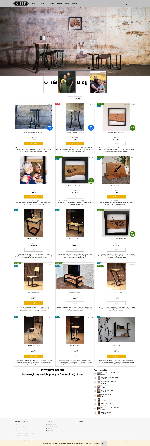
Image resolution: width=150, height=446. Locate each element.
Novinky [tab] (78, 98)
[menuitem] (34, 3)
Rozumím (104, 443)
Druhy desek (19, 429)
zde (99, 443)
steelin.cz (50, 430)
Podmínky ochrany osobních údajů (25, 433)
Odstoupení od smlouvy (22, 435)
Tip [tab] (71, 98)
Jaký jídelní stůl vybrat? (22, 427)
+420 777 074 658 (53, 426)
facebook (50, 428)
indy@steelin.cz (52, 424)
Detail (116, 143)
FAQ (17, 425)
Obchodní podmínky (21, 431)
